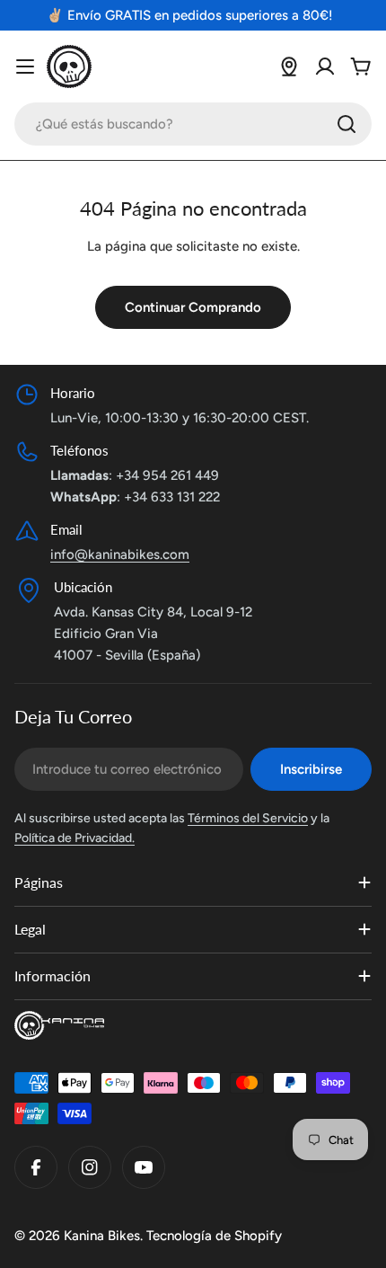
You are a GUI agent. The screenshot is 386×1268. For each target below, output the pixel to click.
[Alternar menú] (25, 66)
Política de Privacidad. (74, 838)
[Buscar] (346, 124)
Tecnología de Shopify (214, 1236)
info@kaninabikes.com (119, 554)
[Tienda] (289, 66)
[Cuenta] (325, 66)
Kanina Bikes (102, 1236)
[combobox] (193, 124)
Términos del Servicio (248, 818)
